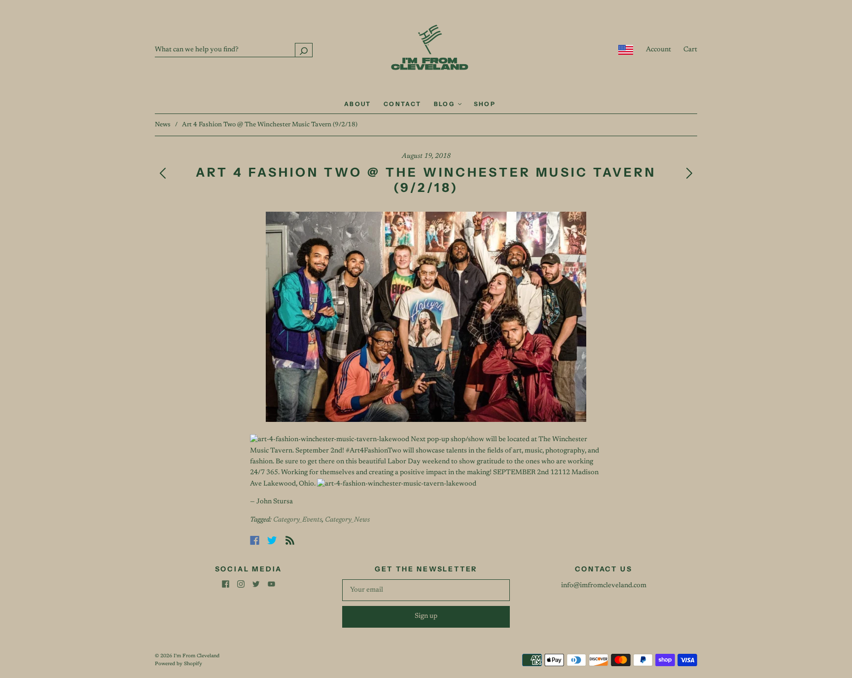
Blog (445, 104)
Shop (485, 104)
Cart (690, 49)
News (163, 124)
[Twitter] (272, 540)
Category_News (347, 520)
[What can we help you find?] (234, 49)
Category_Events (297, 520)
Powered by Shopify (178, 664)
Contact (403, 104)
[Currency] (626, 49)
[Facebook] (254, 540)
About (357, 104)
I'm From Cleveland (196, 656)
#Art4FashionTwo (373, 451)
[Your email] (426, 590)
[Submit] (304, 50)
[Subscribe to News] (290, 540)
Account (658, 49)
